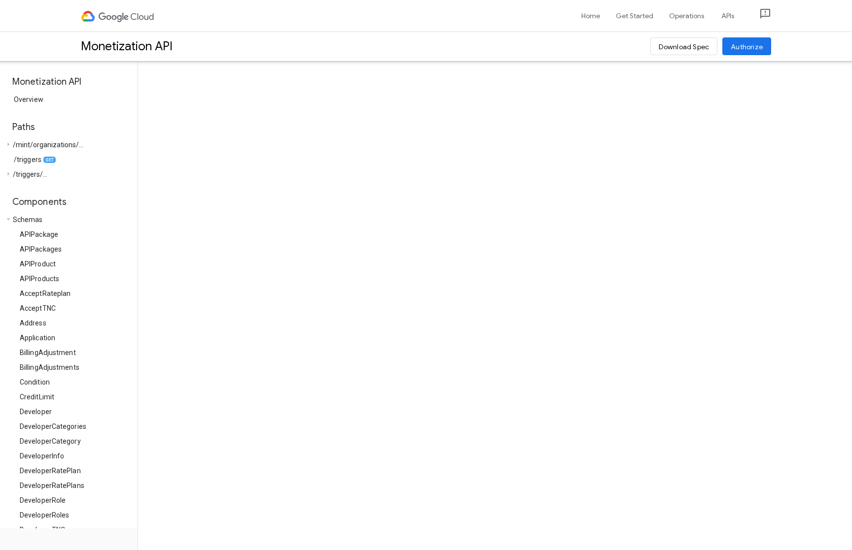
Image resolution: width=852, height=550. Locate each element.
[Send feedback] (757, 16)
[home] (118, 16)
